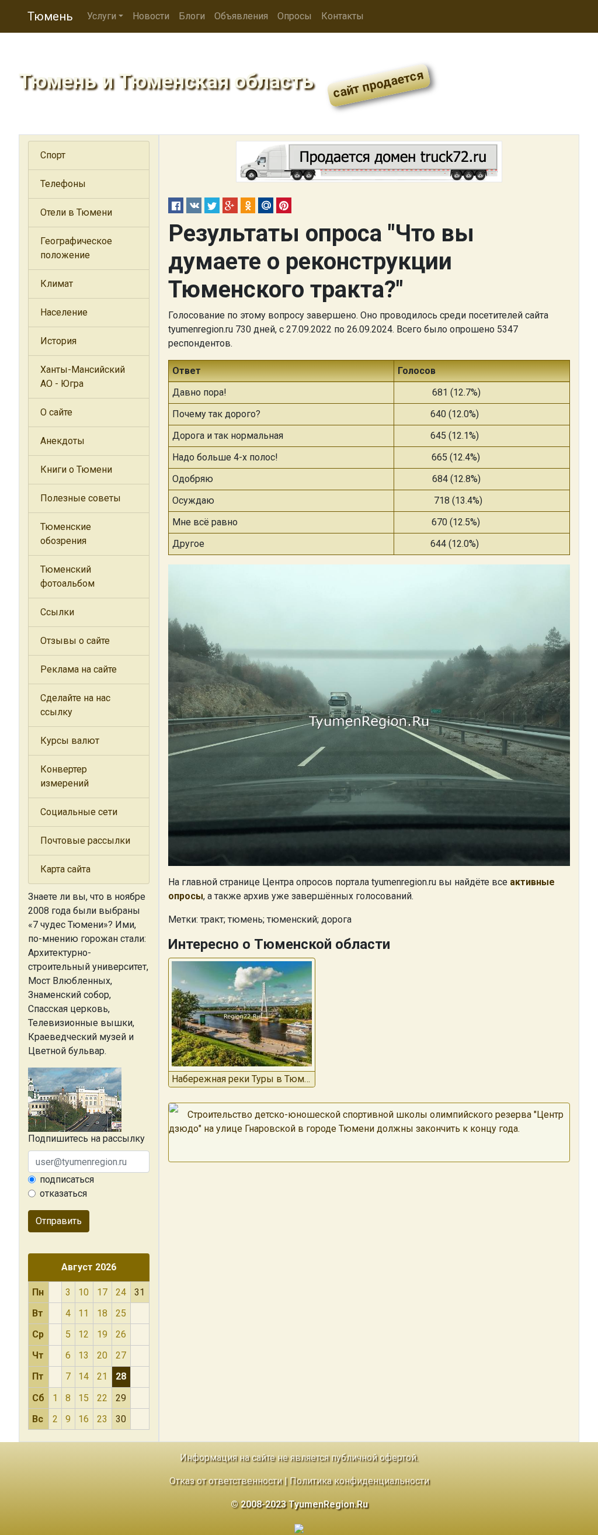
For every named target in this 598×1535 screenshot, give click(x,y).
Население (64, 312)
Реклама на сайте (78, 669)
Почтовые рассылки (85, 840)
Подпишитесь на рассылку (86, 1138)
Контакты (342, 16)
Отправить (59, 1220)
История (58, 340)
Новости (151, 16)
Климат (56, 283)
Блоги (192, 16)
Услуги (101, 16)
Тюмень (50, 16)
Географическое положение (76, 248)
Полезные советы (80, 498)
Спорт (52, 155)
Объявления (241, 16)
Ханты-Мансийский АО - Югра (82, 376)
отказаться (63, 1193)
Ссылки (57, 612)
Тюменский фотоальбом (67, 576)
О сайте (56, 412)
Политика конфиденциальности (359, 1481)
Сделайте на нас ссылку (75, 705)
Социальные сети (78, 811)
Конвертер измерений (64, 776)
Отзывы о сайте (75, 640)
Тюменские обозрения (65, 533)
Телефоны (63, 183)
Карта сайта (65, 869)
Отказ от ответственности (225, 1481)
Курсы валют (69, 740)
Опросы (294, 16)
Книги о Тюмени (76, 469)
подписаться (67, 1179)
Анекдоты (62, 440)
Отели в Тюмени (76, 212)
